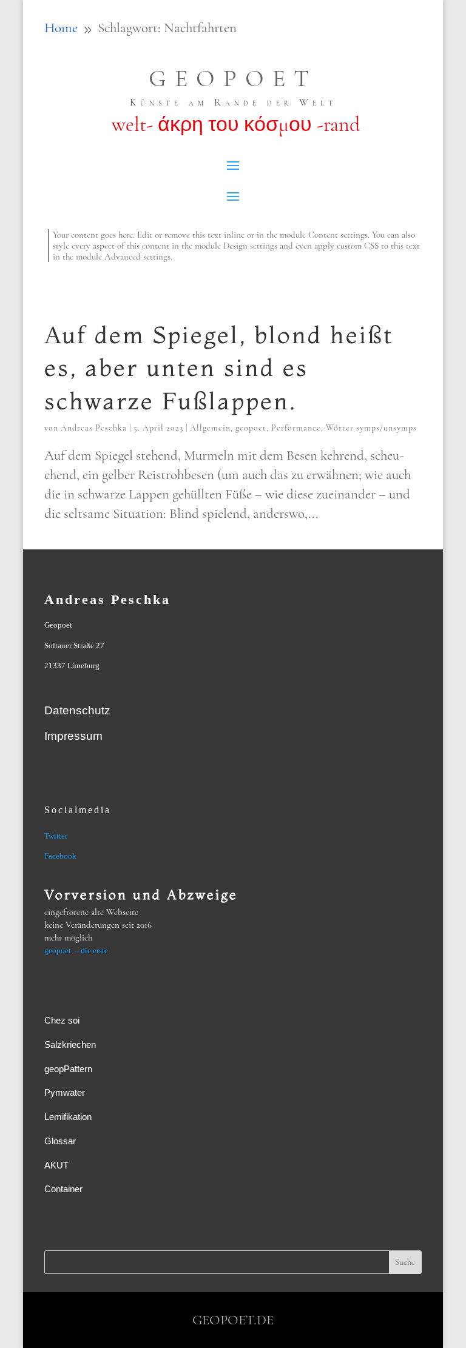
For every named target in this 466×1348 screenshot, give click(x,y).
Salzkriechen (70, 1044)
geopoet (250, 428)
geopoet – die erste (76, 950)
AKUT (56, 1165)
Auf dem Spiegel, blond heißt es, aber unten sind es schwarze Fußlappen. (218, 367)
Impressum (73, 735)
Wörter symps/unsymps (371, 428)
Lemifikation (68, 1117)
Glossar (60, 1141)
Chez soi (61, 1020)
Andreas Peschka (94, 428)
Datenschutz (77, 710)
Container (63, 1189)
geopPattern (68, 1069)
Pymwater (64, 1092)
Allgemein (210, 428)
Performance (296, 428)
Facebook (60, 855)
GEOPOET (233, 78)
